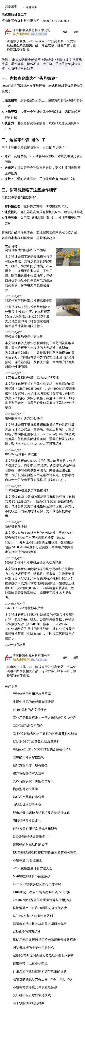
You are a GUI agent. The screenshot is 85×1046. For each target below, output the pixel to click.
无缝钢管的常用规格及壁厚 (32, 694)
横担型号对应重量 (25, 789)
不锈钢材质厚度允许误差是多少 (35, 987)
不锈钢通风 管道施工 (27, 860)
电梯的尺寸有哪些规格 (28, 757)
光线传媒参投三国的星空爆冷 (33, 781)
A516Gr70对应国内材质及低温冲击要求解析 (43, 955)
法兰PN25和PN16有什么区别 (33, 916)
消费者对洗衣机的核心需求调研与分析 (40, 923)
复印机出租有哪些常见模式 (32, 995)
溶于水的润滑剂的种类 (28, 1003)
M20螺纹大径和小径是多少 (31, 876)
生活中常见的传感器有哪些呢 (33, 701)
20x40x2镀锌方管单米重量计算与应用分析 (42, 900)
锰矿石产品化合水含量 (28, 797)
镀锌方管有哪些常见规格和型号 (35, 828)
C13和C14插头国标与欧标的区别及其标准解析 (45, 733)
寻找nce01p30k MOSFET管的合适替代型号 (42, 749)
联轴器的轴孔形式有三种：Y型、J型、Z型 (42, 979)
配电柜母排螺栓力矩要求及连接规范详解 (41, 812)
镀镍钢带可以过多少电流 (30, 963)
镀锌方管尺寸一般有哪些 (30, 765)
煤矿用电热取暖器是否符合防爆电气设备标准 (44, 939)
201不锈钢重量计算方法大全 (32, 868)
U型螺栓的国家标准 (27, 931)
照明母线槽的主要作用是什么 (33, 947)
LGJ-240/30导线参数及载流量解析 (36, 741)
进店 (76, 32)
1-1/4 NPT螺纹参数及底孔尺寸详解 (37, 884)
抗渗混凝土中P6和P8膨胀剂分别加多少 (40, 908)
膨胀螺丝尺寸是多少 (27, 820)
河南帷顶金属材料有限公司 (31, 30)
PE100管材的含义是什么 (30, 709)
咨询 (65, 32)
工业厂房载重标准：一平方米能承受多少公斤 (44, 717)
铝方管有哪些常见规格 (28, 773)
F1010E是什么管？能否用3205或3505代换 (41, 892)
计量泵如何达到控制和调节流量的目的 (40, 971)
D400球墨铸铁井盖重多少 (30, 836)
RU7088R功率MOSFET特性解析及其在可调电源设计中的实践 (46, 854)
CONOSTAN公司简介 (28, 725)
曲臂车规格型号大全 (27, 805)
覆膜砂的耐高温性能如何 (30, 844)
